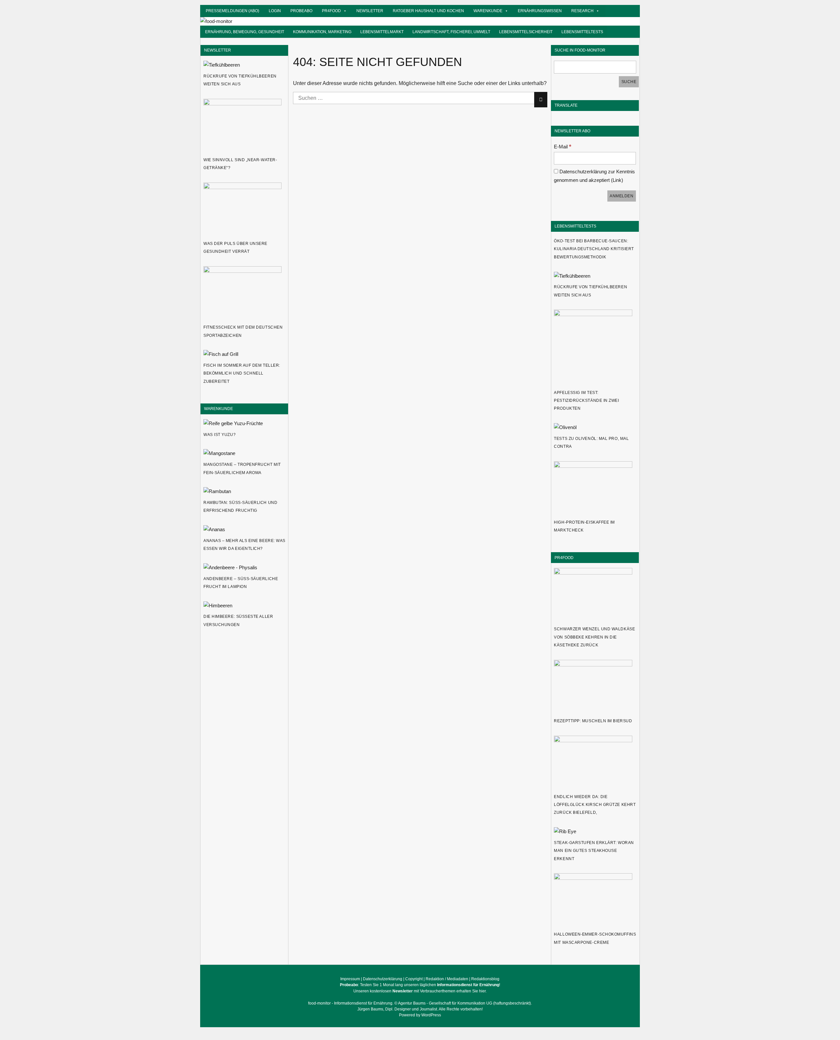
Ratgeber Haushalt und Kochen (428, 11)
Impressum (350, 979)
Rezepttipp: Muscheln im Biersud (593, 721)
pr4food (331, 11)
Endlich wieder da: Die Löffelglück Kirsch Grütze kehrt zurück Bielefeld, (595, 804)
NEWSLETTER (217, 50)
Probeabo (301, 11)
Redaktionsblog (485, 979)
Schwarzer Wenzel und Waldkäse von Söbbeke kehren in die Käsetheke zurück (594, 637)
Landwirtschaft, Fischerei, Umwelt (451, 32)
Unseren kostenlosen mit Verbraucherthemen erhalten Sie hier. (420, 991)
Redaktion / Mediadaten (447, 979)
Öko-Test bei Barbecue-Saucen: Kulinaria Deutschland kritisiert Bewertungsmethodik (594, 249)
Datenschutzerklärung (382, 979)
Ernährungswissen (540, 11)
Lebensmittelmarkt (382, 32)
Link (617, 180)
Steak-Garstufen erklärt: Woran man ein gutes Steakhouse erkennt (594, 850)
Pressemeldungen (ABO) (232, 11)
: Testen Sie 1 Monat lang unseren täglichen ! (420, 985)
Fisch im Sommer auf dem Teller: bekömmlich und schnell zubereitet (241, 373)
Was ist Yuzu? (219, 434)
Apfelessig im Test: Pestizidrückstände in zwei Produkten (586, 400)
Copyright (414, 979)
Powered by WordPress (420, 1015)
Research (582, 11)
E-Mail (562, 146)
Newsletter (369, 11)
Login (275, 11)
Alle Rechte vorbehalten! (461, 1009)
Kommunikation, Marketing (322, 32)
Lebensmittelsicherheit (526, 32)
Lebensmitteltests (582, 32)
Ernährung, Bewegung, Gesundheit (244, 32)
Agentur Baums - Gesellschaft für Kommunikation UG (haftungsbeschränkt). (465, 1003)
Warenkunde (487, 11)
